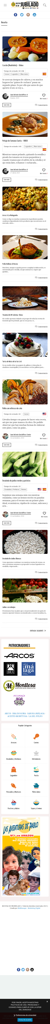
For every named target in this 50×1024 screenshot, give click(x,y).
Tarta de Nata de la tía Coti (12, 362)
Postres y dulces (14, 809)
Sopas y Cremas (36, 809)
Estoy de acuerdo (25, 1020)
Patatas (23, 489)
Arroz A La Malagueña (10, 215)
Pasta (36, 776)
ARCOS (8, 713)
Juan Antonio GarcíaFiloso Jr (19, 95)
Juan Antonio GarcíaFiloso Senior (20, 435)
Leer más (7, 105)
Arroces (14, 743)
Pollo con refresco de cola (12, 408)
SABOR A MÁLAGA (35, 713)
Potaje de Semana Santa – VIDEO (15, 141)
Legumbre (14, 74)
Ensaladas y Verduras (11, 489)
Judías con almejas (8, 607)
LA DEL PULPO (35, 716)
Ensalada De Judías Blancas (11, 559)
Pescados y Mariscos (13, 792)
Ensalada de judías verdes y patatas (16, 481)
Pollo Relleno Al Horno (10, 264)
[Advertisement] (25, 937)
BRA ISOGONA (19, 713)
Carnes (6, 74)
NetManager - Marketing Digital (29, 908)
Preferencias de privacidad (26, 1015)
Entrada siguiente (36, 631)
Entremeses (36, 759)
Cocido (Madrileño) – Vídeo (12, 65)
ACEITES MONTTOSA (17, 716)
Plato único (24, 74)
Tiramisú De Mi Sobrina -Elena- (12, 315)
